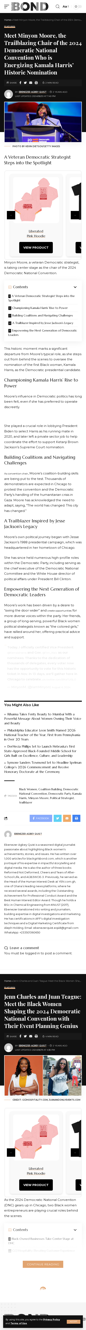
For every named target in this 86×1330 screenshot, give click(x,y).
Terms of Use (18, 1323)
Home (7, 19)
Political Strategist (62, 798)
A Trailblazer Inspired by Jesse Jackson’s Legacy (42, 323)
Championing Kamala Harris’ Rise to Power (40, 308)
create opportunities (59, 610)
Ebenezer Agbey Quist (33, 92)
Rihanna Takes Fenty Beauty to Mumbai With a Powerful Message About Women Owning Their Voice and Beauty (42, 718)
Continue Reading (43, 1264)
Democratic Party (59, 793)
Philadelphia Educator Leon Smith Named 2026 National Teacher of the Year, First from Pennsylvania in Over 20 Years (42, 734)
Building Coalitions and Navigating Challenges (42, 315)
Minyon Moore (38, 798)
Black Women (28, 789)
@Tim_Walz (49, 652)
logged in (32, 953)
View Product (36, 247)
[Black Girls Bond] (29, 6)
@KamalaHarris (17, 652)
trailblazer (25, 802)
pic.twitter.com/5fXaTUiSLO (59, 679)
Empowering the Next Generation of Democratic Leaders (42, 333)
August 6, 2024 (61, 687)
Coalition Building (50, 789)
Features (9, 27)
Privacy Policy (51, 1319)
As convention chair (16, 473)
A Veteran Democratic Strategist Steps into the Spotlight (41, 298)
